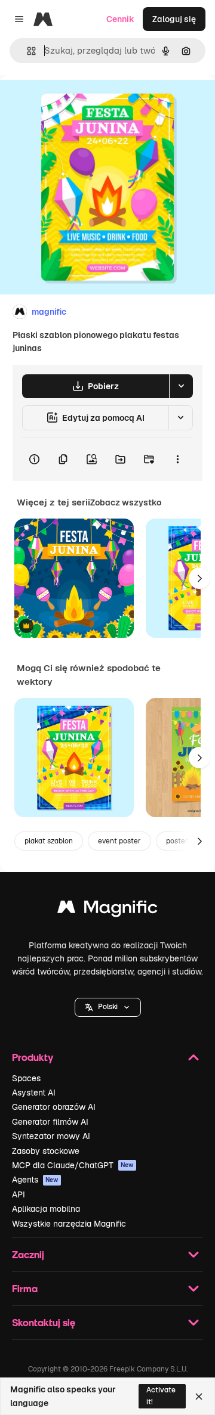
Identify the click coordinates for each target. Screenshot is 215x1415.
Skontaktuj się (43, 1322)
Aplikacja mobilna (46, 1208)
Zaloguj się (174, 19)
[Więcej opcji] (177, 459)
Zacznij (28, 1254)
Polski (108, 1006)
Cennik (120, 19)
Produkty (32, 1057)
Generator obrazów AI (54, 1106)
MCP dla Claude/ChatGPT (73, 1165)
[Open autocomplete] (26, 50)
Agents (35, 1179)
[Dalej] (199, 578)
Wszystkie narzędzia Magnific (69, 1223)
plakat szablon (48, 841)
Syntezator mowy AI (51, 1136)
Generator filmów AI (50, 1121)
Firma (25, 1288)
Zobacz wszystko (125, 502)
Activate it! (161, 1395)
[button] (108, 1007)
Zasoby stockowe (45, 1151)
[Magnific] (107, 910)
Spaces (26, 1078)
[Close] (199, 1396)
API (18, 1194)
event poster (119, 841)
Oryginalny (82, 102)
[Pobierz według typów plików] (181, 386)
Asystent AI (34, 1092)
